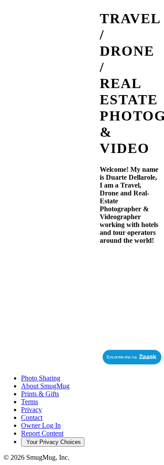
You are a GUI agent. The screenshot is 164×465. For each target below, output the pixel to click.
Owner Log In (41, 425)
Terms (29, 401)
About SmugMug (45, 386)
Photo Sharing (40, 378)
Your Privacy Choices (52, 442)
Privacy (31, 409)
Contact (31, 417)
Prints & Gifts (40, 394)
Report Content (42, 433)
